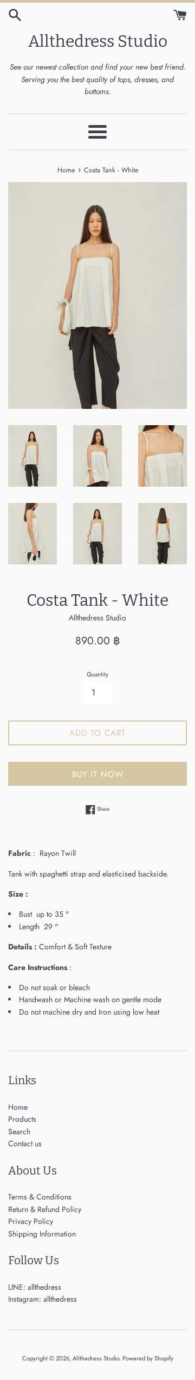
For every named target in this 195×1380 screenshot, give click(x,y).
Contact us (25, 1143)
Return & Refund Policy (44, 1209)
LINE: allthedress (34, 1287)
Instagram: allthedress (42, 1299)
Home (18, 1107)
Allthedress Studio (97, 41)
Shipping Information (42, 1233)
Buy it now (97, 774)
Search (19, 1131)
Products (22, 1119)
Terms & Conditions (40, 1196)
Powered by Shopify (147, 1358)
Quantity (97, 674)
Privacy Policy (30, 1221)
